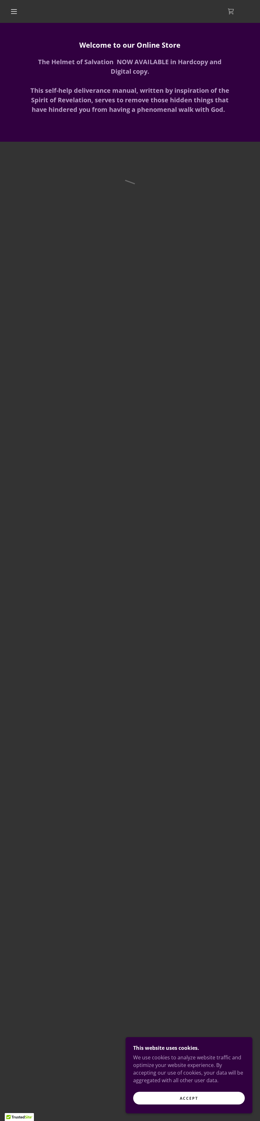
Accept (189, 1098)
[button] (14, 11)
